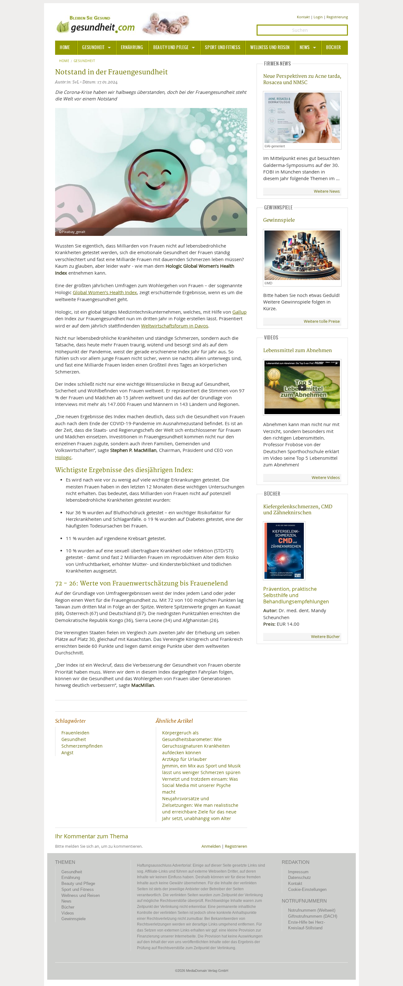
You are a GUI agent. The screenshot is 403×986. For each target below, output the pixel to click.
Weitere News (327, 191)
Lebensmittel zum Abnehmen (297, 351)
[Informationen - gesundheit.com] (124, 23)
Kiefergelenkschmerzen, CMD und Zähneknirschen (297, 510)
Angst (67, 752)
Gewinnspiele (279, 220)
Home (64, 61)
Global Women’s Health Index (105, 292)
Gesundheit (93, 47)
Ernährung (132, 47)
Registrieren (236, 846)
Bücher (333, 47)
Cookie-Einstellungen (307, 889)
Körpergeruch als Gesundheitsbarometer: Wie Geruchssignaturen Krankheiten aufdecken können (196, 742)
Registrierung (337, 16)
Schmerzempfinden (82, 746)
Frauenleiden (75, 733)
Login (318, 16)
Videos (67, 913)
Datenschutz (299, 877)
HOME (65, 47)
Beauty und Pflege (171, 47)
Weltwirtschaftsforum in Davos (174, 325)
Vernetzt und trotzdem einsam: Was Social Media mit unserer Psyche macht (200, 785)
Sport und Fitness (222, 47)
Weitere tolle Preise (322, 321)
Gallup (239, 312)
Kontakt (303, 16)
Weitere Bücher (325, 636)
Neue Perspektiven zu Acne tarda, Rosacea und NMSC (302, 79)
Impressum (298, 871)
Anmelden (211, 846)
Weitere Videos (326, 477)
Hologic (63, 457)
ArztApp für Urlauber (184, 759)
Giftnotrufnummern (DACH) (312, 916)
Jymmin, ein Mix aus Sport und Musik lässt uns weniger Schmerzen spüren (201, 769)
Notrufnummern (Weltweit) (311, 910)
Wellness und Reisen (270, 47)
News (305, 47)
